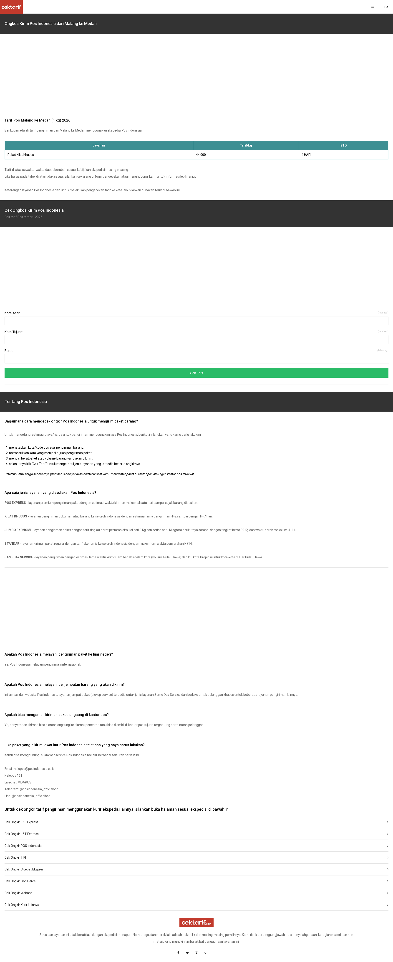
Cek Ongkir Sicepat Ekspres (24, 869)
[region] (196, 76)
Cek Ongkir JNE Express (21, 822)
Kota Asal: (196, 313)
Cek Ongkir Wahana (19, 893)
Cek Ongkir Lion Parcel (20, 881)
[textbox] (196, 320)
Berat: (196, 351)
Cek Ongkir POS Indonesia (23, 846)
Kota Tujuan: (196, 332)
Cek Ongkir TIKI (15, 857)
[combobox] (196, 320)
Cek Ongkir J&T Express (22, 834)
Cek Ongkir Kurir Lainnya (22, 905)
